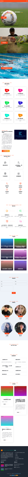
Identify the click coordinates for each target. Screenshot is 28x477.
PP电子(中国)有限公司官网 (17, 473)
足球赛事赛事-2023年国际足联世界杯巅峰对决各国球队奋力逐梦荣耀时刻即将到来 (20, 401)
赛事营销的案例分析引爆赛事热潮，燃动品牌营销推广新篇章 (20, 246)
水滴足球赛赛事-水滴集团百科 (7, 268)
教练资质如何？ (4, 374)
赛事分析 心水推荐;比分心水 (6, 430)
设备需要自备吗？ (18, 370)
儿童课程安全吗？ (5, 359)
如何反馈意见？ (18, 374)
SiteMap (16, 460)
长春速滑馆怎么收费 (7, 399)
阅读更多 (5, 404)
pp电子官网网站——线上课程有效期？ (7, 366)
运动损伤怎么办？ (18, 366)
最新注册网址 (4, 42)
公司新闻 (4, 17)
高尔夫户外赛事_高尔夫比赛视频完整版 (7, 246)
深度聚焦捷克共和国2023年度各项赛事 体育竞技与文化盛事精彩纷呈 (20, 257)
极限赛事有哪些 (20, 268)
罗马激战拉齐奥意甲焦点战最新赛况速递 (7, 257)
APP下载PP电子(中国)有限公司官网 (20, 452)
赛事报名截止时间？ (5, 370)
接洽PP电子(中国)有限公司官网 (7, 68)
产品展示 (16, 454)
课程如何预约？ (18, 359)
